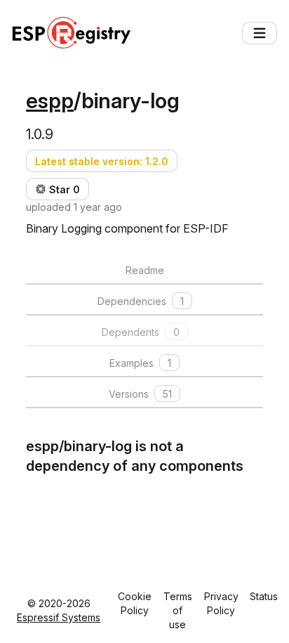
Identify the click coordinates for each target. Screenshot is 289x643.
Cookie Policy (135, 603)
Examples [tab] (140, 363)
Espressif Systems (58, 617)
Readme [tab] (145, 270)
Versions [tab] (140, 394)
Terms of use (177, 610)
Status (264, 596)
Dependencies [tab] (141, 301)
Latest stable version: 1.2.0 (101, 161)
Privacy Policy (221, 603)
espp (50, 100)
